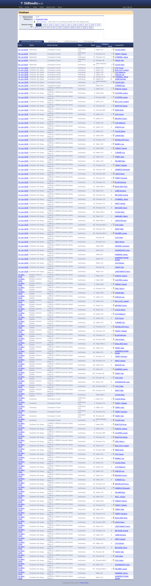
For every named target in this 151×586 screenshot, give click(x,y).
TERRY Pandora (121, 178)
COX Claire (119, 225)
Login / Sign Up (127, 7)
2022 (63, 25)
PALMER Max (120, 161)
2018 (80, 25)
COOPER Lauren (121, 97)
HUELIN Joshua (121, 89)
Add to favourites (42, 22)
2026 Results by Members (31, 41)
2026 (38, 25)
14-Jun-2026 (23, 68)
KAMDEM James (121, 254)
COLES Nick (119, 65)
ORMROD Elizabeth (122, 170)
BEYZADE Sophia (121, 195)
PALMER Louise (121, 233)
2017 (86, 25)
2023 (57, 25)
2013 (42, 28)
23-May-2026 (21, 276)
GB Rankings (53, 41)
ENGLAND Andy (121, 186)
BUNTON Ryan (121, 424)
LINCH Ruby (120, 174)
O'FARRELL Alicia (121, 57)
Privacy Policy (84, 583)
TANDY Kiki (119, 60)
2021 (69, 25)
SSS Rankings (89, 41)
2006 (84, 28)
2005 (90, 28)
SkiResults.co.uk (32, 3)
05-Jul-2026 (23, 50)
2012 (48, 28)
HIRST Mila (119, 229)
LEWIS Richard (120, 220)
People (42, 7)
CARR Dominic (120, 79)
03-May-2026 (21, 399)
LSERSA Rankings (71, 41)
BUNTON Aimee (121, 106)
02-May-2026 (21, 424)
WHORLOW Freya (122, 140)
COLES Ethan (120, 50)
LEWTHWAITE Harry (122, 271)
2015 (98, 25)
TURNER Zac (120, 85)
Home (21, 7)
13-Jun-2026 (23, 89)
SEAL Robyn (119, 242)
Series (35, 7)
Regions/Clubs (50, 7)
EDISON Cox (120, 365)
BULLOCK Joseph (122, 70)
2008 (72, 28)
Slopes (60, 7)
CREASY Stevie (121, 148)
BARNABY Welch (121, 216)
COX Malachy (120, 72)
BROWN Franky (121, 119)
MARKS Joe (119, 144)
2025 (44, 25)
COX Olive (119, 237)
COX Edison (119, 263)
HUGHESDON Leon (122, 250)
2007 (78, 28)
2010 (60, 28)
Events (27, 7)
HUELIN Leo (119, 75)
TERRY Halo (119, 157)
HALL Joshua (120, 497)
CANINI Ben (119, 136)
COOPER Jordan (121, 93)
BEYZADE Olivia (121, 208)
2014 (36, 28)
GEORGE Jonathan (122, 246)
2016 (92, 25)
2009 (66, 28)
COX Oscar (119, 68)
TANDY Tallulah (121, 54)
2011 (54, 28)
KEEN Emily (119, 110)
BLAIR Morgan (120, 182)
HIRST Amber (120, 203)
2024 (50, 25)
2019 (74, 25)
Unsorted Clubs (42, 19)
